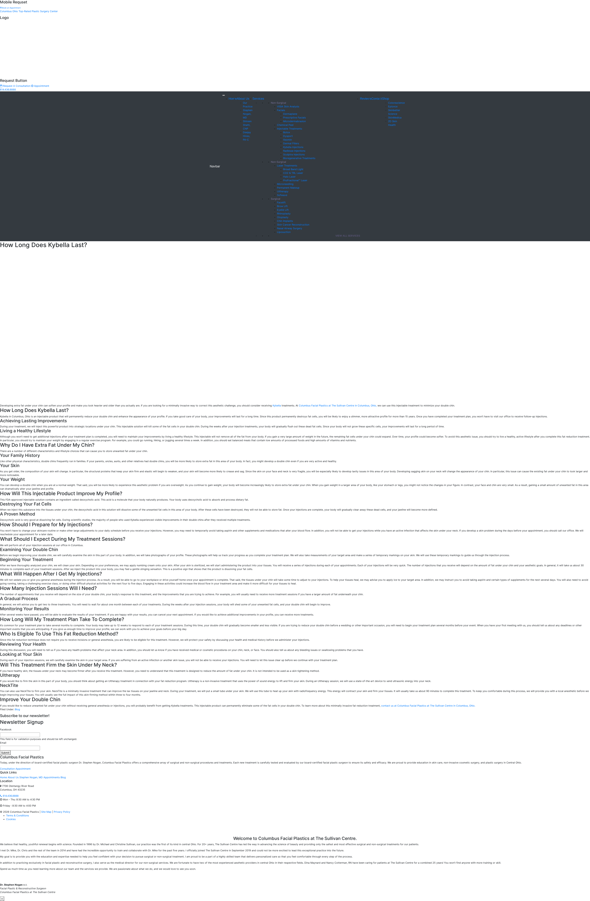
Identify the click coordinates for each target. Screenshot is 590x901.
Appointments (51, 777)
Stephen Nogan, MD (247, 114)
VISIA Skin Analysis (288, 106)
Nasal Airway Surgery (289, 228)
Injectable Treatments (289, 128)
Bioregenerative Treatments (299, 158)
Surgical (275, 198)
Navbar (215, 166)
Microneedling (285, 184)
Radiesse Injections (294, 150)
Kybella (277, 405)
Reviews (365, 98)
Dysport (288, 136)
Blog (17, 709)
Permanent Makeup (288, 187)
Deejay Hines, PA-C (247, 136)
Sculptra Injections (294, 154)
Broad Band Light (293, 169)
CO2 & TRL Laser (293, 172)
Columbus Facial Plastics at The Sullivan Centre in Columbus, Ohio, (338, 405)
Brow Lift (282, 206)
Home (233, 98)
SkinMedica (394, 117)
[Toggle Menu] (223, 95)
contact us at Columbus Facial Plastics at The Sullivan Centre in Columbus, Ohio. (428, 705)
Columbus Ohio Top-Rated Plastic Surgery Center (29, 11)
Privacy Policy (62, 811)
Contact (376, 98)
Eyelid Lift (283, 209)
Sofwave (282, 195)
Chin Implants (285, 220)
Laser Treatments (287, 165)
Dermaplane (290, 113)
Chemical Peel (285, 124)
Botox (286, 132)
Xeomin (287, 139)
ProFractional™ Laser (295, 180)
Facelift (281, 202)
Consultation (7, 768)
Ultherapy (282, 191)
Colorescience (396, 102)
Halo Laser (289, 176)
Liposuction (284, 232)
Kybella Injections (293, 147)
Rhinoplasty (284, 213)
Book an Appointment (11, 8)
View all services (347, 235)
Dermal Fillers (291, 143)
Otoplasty (282, 217)
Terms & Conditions (17, 815)
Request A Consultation (16, 85)
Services (258, 98)
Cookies (11, 819)
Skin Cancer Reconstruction (293, 224)
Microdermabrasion (294, 121)
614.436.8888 (8, 89)
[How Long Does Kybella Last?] (77, 326)
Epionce (392, 106)
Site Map (46, 811)
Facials (281, 110)
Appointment (41, 85)
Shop (385, 98)
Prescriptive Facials (294, 117)
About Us (243, 98)
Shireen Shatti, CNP (247, 125)
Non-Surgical (278, 102)
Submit (5, 752)
